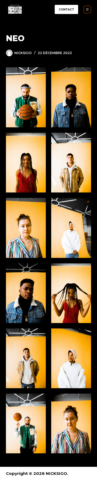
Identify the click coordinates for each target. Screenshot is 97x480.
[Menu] (87, 9)
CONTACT (66, 9)
